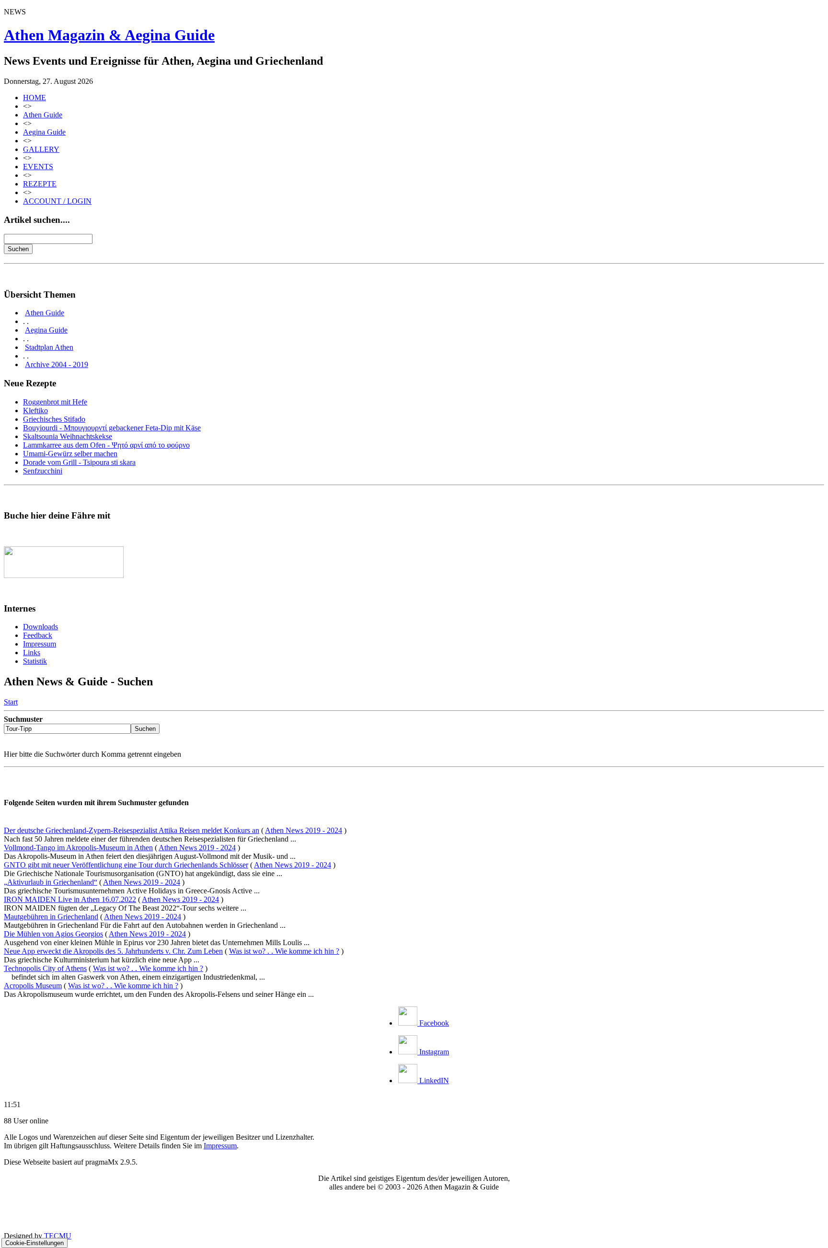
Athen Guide (42, 115)
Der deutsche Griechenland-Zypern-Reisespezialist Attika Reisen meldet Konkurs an (131, 830)
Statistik (35, 661)
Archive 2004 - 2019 (56, 364)
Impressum (39, 644)
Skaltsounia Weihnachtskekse (67, 436)
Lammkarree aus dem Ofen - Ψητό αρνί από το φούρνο (106, 445)
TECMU (57, 1236)
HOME (34, 97)
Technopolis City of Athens (45, 968)
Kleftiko (35, 410)
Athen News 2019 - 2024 (303, 830)
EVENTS (38, 166)
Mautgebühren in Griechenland (51, 917)
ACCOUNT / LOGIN (57, 201)
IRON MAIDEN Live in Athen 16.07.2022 (70, 899)
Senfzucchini (42, 471)
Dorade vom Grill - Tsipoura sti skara (79, 462)
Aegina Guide (44, 132)
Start (11, 702)
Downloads (40, 627)
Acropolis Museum (33, 986)
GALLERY (41, 149)
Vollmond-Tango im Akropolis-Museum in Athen (78, 848)
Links (31, 652)
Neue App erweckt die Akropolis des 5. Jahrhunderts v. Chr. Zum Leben (113, 951)
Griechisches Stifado (54, 419)
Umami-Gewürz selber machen (70, 454)
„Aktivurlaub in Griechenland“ (50, 882)
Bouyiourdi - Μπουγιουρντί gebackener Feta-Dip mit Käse (112, 428)
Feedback (37, 635)
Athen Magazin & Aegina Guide (109, 35)
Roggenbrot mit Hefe (55, 402)
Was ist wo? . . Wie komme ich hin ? (284, 951)
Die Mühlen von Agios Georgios (53, 934)
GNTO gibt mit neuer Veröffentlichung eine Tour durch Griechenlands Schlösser (126, 865)
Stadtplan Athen (49, 347)
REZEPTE (40, 184)
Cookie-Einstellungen (34, 1243)
